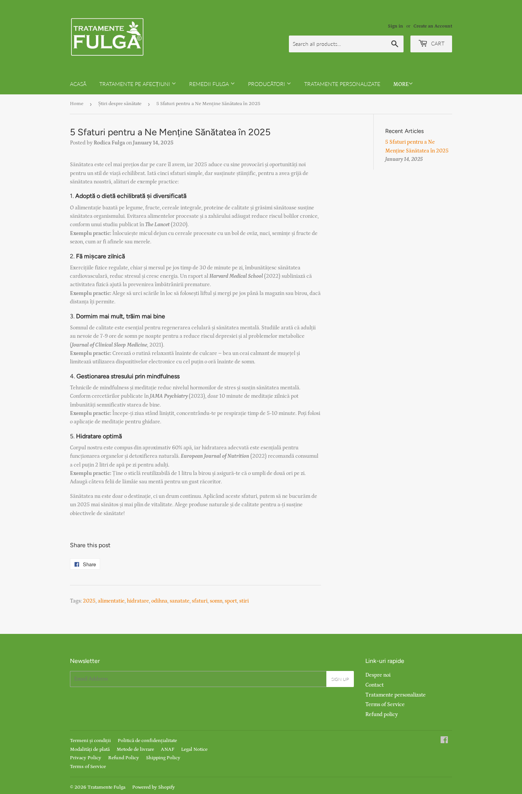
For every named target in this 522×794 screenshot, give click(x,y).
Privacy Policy (85, 758)
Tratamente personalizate (342, 84)
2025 (89, 601)
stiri (244, 601)
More (401, 84)
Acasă (78, 84)
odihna (159, 601)
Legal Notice (194, 749)
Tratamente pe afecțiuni (135, 84)
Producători (267, 84)
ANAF (167, 749)
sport (231, 601)
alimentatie (111, 601)
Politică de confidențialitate (147, 741)
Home (76, 104)
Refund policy (381, 714)
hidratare (138, 601)
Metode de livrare (135, 749)
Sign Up (340, 679)
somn (216, 601)
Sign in (395, 26)
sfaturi (200, 601)
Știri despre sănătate (119, 104)
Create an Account (432, 26)
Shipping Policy (163, 758)
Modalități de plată (90, 749)
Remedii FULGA (209, 84)
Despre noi (378, 675)
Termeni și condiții (90, 741)
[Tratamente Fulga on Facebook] (444, 741)
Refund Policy (123, 758)
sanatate (180, 601)
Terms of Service (385, 705)
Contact (374, 685)
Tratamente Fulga (106, 787)
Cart (437, 43)
